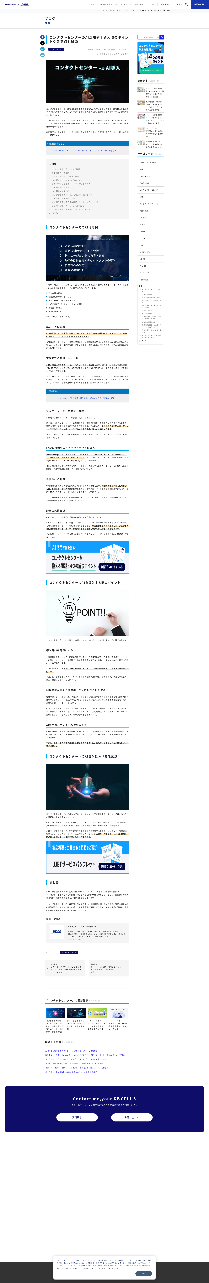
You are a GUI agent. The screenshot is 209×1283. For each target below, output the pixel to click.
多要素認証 (145, 211)
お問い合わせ (200, 4)
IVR (143, 259)
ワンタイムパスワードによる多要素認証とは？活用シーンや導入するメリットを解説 (66, 968)
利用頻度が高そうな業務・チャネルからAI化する (75, 202)
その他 (144, 183)
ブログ (151, 4)
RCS (143, 224)
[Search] (162, 37)
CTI (143, 238)
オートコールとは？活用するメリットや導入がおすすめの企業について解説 (106, 968)
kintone (145, 176)
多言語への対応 (60, 187)
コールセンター (148, 162)
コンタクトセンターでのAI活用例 (66, 169)
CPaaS (144, 231)
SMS (143, 197)
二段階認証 (145, 280)
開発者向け (165, 4)
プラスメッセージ (148, 273)
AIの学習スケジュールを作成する (68, 205)
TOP (98, 11)
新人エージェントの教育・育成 (67, 180)
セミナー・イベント (123, 4)
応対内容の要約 (60, 173)
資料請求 (77, 1117)
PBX (143, 245)
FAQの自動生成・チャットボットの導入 (71, 183)
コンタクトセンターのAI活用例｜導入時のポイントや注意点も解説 (147, 11)
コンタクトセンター (116, 11)
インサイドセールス (149, 190)
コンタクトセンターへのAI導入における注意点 (72, 209)
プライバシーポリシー (100, 1268)
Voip (143, 266)
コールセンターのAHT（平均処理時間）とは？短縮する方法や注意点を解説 (82, 398)
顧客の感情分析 (60, 191)
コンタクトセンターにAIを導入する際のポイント (73, 194)
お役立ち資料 (140, 4)
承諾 (143, 1274)
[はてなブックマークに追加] (42, 49)
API (143, 217)
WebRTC (145, 252)
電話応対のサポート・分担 (65, 176)
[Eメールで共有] (42, 55)
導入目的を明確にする (63, 198)
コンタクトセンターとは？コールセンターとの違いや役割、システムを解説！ (83, 150)
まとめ (55, 213)
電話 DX (145, 169)
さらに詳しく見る (75, 939)
